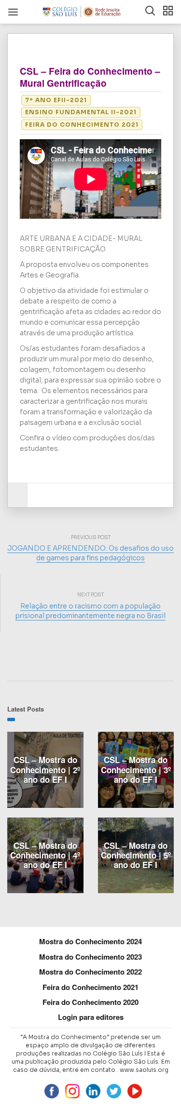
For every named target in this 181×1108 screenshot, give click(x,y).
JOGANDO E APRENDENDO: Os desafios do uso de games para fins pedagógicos (90, 553)
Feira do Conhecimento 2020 (90, 1002)
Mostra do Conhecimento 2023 (90, 956)
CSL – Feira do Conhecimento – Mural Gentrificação (90, 77)
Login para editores (91, 1017)
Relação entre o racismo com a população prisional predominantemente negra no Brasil (90, 611)
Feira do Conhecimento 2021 (82, 124)
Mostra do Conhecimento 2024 (90, 941)
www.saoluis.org (144, 1069)
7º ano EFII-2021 (56, 100)
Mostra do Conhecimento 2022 (90, 971)
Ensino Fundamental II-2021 (81, 112)
